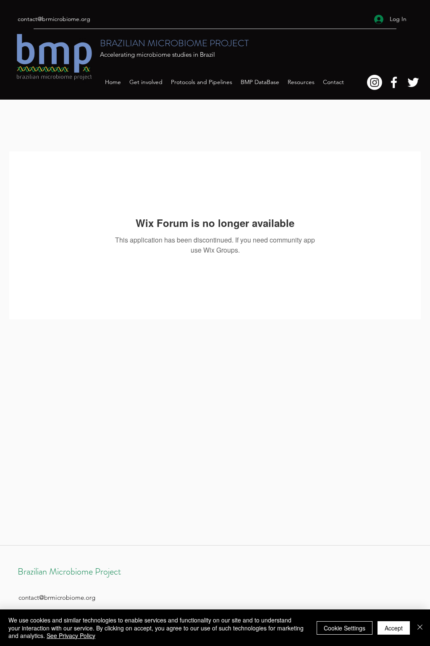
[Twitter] (413, 82)
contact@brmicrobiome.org (54, 19)
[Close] (420, 627)
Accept (394, 628)
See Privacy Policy (71, 635)
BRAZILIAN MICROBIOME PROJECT (174, 43)
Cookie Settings (344, 628)
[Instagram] (374, 82)
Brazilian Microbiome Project (69, 571)
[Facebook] (393, 82)
